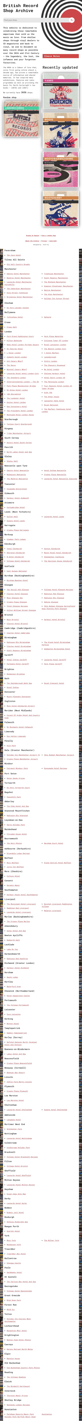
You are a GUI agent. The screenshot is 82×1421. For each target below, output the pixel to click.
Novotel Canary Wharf (17, 369)
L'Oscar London (14, 353)
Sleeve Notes (52, 56)
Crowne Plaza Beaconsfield (19, 1063)
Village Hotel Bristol (17, 1166)
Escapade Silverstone (17, 489)
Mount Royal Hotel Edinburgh (57, 553)
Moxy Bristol (13, 619)
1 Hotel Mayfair (51, 353)
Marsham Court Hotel (53, 843)
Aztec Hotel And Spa (16, 931)
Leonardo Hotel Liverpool (19, 912)
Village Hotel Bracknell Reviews (22, 1157)
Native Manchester (52, 290)
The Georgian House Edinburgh (58, 561)
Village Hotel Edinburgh (18, 561)
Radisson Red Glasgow (54, 594)
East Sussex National (17, 571)
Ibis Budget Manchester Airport (59, 755)
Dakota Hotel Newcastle (18, 470)
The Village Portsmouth (18, 1005)
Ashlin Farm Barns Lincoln (19, 1082)
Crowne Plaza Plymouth (17, 1091)
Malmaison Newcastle (16, 474)
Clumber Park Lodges (16, 539)
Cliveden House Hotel (17, 834)
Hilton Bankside (14, 340)
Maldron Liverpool (52, 911)
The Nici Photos (14, 843)
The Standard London (16, 378)
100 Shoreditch (14, 394)
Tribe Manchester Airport (19, 433)
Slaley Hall (12, 461)
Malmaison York (14, 1244)
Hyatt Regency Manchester (56, 278)
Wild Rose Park (14, 1300)
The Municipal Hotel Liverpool (21, 904)
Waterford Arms (14, 986)
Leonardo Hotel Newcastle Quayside (60, 479)
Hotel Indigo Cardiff (17, 660)
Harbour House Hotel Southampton (22, 895)
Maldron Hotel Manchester (19, 278)
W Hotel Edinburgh (15, 557)
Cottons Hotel (13, 876)
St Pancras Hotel (15, 349)
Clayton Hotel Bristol (17, 624)
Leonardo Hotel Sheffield (19, 1175)
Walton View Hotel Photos (19, 1340)
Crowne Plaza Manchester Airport (22, 759)
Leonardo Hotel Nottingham (19, 1138)
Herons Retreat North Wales (20, 1349)
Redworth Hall (13, 940)
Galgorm (47, 317)
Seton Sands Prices (16, 778)
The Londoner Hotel (16, 398)
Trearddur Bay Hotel (16, 1254)
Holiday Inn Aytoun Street (56, 298)
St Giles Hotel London (17, 390)
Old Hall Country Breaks (18, 264)
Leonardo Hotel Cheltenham (19, 1110)
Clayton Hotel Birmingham (19, 646)
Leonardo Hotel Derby (17, 1203)
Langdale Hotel (14, 1120)
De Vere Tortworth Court (18, 788)
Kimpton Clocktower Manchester (58, 286)
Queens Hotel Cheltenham (55, 1110)
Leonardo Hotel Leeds (54, 517)
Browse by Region (32, 235)
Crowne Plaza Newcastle (55, 474)
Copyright (53, 241)
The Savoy (11, 365)
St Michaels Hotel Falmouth (20, 727)
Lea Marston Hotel (15, 1100)
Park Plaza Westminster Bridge (21, 386)
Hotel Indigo (13, 687)
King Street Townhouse (17, 293)
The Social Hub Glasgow (18, 590)
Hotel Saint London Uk (54, 378)
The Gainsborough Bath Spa (19, 683)
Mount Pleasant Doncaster (19, 697)
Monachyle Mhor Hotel (17, 1331)
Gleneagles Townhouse (54, 557)
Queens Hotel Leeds (16, 521)
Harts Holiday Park (16, 825)
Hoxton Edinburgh (52, 549)
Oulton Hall (12, 517)
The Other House (51, 397)
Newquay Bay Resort (16, 1073)
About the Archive (32, 241)
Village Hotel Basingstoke (19, 1291)
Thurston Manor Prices (17, 1396)
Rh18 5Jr (11, 1309)
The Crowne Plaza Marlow (18, 921)
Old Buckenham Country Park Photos (23, 1368)
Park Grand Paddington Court (20, 336)
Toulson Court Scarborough (19, 424)
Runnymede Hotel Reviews (55, 768)
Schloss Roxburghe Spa (17, 1222)
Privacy (44, 241)
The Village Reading (16, 1377)
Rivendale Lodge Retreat (18, 853)
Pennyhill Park (14, 797)
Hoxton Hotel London (16, 402)
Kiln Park (11, 746)
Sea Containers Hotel (17, 406)
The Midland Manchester (55, 282)
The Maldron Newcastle (17, 479)
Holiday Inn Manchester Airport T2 (23, 755)
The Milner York (51, 1240)
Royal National (51, 405)
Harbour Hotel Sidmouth (18, 498)
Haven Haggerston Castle (18, 996)
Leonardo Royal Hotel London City (23, 373)
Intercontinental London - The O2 (23, 382)
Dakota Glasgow (51, 602)
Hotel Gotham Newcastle (55, 470)
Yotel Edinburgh (14, 549)
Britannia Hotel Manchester (20, 297)
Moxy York (11, 1240)
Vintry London (50, 361)
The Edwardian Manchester (19, 289)
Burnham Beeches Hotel (17, 580)
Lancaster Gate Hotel (54, 401)
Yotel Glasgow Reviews (17, 606)
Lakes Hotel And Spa (16, 1054)
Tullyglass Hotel (15, 317)
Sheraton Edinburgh (16, 553)
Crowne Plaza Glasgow (17, 602)
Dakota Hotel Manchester (18, 274)
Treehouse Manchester (54, 274)
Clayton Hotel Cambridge (18, 633)
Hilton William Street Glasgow (21, 610)
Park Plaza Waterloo (53, 336)
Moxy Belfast (13, 863)
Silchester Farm (14, 1129)
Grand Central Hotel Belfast (57, 863)
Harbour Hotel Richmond (18, 968)
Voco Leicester (14, 1014)
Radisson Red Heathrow (17, 959)
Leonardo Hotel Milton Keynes (21, 1185)
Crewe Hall (12, 327)
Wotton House (13, 1024)
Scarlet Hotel (13, 1231)
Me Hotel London (51, 369)
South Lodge (12, 977)
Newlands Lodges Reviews (18, 1405)
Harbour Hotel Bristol (54, 619)
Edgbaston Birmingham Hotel (57, 649)
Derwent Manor (13, 885)
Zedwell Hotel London (17, 357)
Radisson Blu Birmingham (18, 642)
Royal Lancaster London (55, 345)
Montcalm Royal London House (20, 415)
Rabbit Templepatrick (17, 1033)
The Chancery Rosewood (54, 365)
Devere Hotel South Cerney (19, 443)
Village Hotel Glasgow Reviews (58, 590)
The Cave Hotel (14, 255)
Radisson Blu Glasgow (54, 598)
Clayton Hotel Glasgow (17, 594)
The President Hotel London (20, 411)
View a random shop (48, 235)
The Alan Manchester (53, 294)
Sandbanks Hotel (14, 1272)
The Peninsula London (54, 382)
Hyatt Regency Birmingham (19, 650)
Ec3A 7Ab (48, 392)
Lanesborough (50, 357)
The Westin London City (55, 349)
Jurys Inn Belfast (15, 867)
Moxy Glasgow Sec (15, 598)
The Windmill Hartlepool (18, 1386)
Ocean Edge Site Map (16, 1194)
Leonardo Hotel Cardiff (55, 660)
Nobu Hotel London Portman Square (23, 345)
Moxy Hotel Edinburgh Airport (21, 706)
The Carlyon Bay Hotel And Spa (21, 1282)
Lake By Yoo (12, 949)
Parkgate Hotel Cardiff (18, 664)
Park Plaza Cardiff (53, 664)
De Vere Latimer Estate (18, 308)
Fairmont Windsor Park (17, 768)
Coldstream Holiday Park (18, 1147)
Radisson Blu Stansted (17, 815)
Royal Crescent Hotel (54, 683)
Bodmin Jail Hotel (15, 1212)
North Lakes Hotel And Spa (19, 452)
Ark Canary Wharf (15, 361)
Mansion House (13, 1358)
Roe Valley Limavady (16, 736)
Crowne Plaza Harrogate (18, 530)
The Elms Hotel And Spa (18, 806)
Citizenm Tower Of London (56, 340)
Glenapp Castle (14, 1263)
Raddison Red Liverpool (18, 908)
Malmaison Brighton (16, 674)
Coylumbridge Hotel (16, 507)
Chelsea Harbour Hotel (54, 373)
